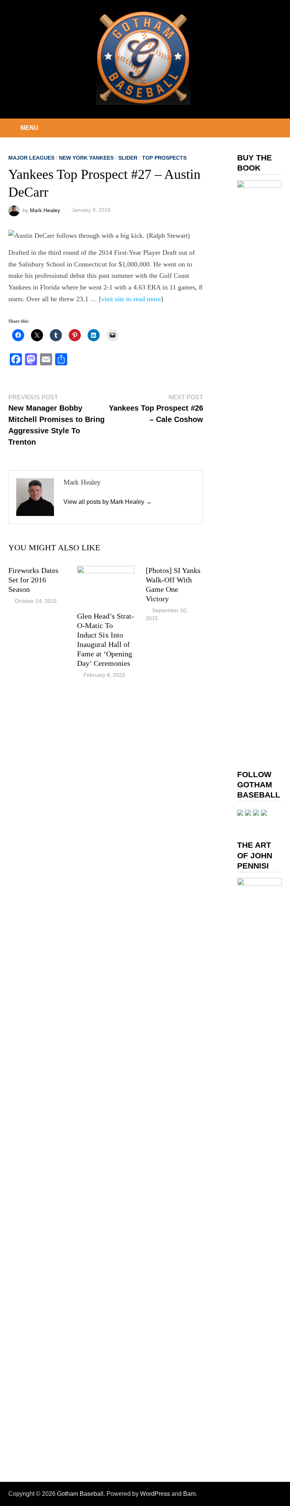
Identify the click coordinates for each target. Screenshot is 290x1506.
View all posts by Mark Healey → (107, 502)
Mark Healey (45, 210)
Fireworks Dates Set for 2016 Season (33, 579)
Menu (29, 128)
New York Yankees (86, 158)
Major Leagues (31, 158)
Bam (189, 1494)
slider (127, 158)
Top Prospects (164, 158)
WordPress (155, 1494)
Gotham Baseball (80, 1494)
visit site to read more (131, 299)
